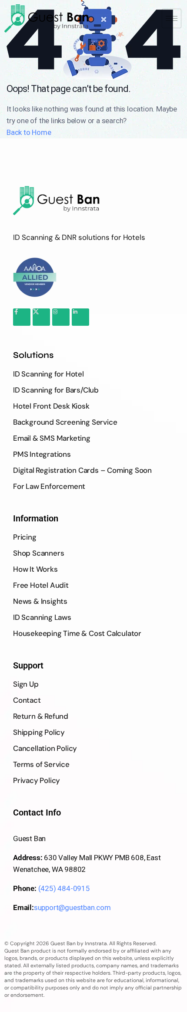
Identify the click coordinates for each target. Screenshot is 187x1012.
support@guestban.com (72, 907)
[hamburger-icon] (171, 18)
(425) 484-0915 (64, 888)
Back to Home (29, 132)
